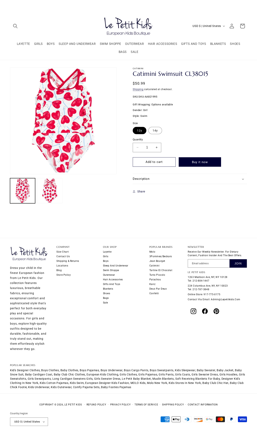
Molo (152, 252)
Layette (107, 252)
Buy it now (200, 162)
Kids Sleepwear (185, 370)
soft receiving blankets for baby (197, 378)
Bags (106, 298)
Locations (62, 265)
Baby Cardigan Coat (38, 374)
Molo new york (157, 383)
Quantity (138, 139)
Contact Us (63, 256)
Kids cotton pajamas (54, 383)
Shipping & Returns (67, 261)
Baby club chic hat (215, 383)
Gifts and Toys (111, 284)
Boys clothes (50, 370)
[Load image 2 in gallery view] (49, 190)
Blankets (108, 289)
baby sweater (206, 370)
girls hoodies (228, 374)
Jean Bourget (157, 261)
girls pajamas (147, 374)
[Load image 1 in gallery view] (22, 190)
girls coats (182, 374)
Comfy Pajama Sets (86, 387)
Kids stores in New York (185, 383)
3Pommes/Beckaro (160, 256)
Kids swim (77, 383)
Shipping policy (173, 404)
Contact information (203, 404)
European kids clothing (102, 374)
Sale (105, 302)
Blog (59, 270)
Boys (106, 261)
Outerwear (109, 275)
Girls (105, 256)
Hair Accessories (113, 279)
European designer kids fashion (107, 383)
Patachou (155, 279)
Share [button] (141, 191)
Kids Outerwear (61, 387)
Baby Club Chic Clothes (69, 374)
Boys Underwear (111, 370)
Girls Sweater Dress (107, 378)
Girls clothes (128, 374)
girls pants (166, 374)
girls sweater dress (205, 374)
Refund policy (96, 404)
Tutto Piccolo (157, 275)
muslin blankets (163, 378)
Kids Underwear (38, 387)
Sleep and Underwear (115, 265)
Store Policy (63, 275)
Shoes (106, 293)
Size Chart (62, 252)
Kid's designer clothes (25, 370)
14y (155, 130)
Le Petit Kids (73, 404)
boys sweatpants (161, 370)
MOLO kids (138, 383)
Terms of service (146, 404)
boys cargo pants (136, 370)
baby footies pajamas (116, 387)
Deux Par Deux (158, 289)
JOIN (238, 263)
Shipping (138, 89)
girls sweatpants (39, 378)
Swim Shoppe (111, 270)
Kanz (152, 284)
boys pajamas (89, 370)
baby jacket (225, 370)
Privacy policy (120, 404)
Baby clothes (69, 370)
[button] (15, 26)
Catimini (154, 265)
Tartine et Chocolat (160, 270)
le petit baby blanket (136, 378)
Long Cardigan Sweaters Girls (72, 378)
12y (139, 130)
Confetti (154, 293)
